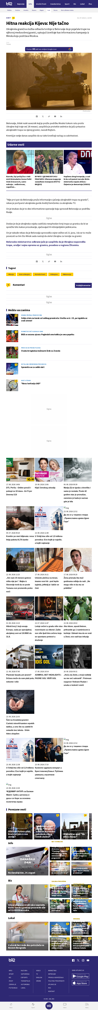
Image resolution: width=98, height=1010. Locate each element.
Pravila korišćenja (56, 977)
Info (10, 971)
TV (37, 974)
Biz (10, 977)
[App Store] (80, 983)
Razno (10, 870)
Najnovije (20, 4)
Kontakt (51, 991)
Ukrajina (54, 274)
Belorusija (67, 274)
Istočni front (40, 274)
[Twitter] (78, 960)
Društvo (55, 925)
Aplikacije (52, 984)
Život (11, 981)
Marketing (52, 971)
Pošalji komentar (83, 285)
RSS (49, 988)
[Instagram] (83, 960)
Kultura (24, 971)
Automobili (25, 984)
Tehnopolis (25, 981)
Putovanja (13, 988)
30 (16, 381)
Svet (8, 18)
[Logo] (9, 4)
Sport (11, 974)
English (39, 977)
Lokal (23, 988)
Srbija (54, 901)
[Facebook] (73, 960)
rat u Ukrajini (25, 274)
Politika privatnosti (56, 981)
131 (16, 315)
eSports (24, 977)
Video (38, 971)
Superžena (25, 974)
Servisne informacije (16, 942)
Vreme (38, 981)
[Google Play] (80, 976)
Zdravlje (12, 984)
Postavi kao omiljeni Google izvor (42, 49)
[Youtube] (88, 960)
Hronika (76, 919)
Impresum (52, 974)
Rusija (11, 274)
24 (16, 348)
